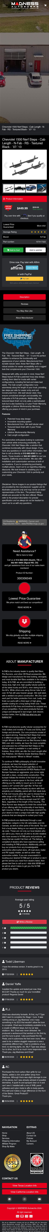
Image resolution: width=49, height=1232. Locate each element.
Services (5, 1138)
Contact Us (31, 1135)
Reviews (24, 303)
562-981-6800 (30, 456)
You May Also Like (24, 310)
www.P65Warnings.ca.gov (33, 523)
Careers (30, 1143)
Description (24, 296)
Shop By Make (8, 1146)
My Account (32, 1140)
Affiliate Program (9, 1143)
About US (31, 1132)
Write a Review (25, 921)
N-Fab (43, 236)
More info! (41, 225)
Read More (24, 607)
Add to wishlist (36, 249)
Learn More (32, 267)
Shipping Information (11, 1140)
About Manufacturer (24, 317)
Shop (4, 1135)
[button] (43, 165)
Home (4, 1132)
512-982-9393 (29, 453)
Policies (30, 1138)
